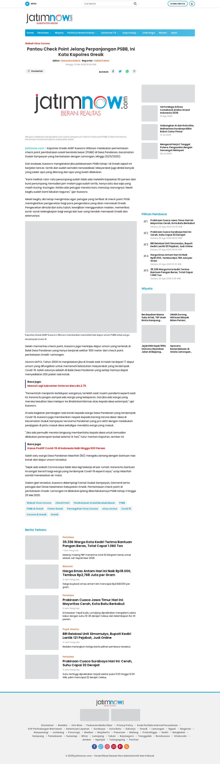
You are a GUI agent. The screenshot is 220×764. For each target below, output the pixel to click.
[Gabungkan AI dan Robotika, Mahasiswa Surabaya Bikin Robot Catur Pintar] (150, 132)
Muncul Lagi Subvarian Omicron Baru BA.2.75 (56, 386)
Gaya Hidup (129, 32)
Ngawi (172, 728)
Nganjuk (100, 739)
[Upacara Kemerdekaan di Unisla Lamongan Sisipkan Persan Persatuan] (182, 334)
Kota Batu (115, 728)
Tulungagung (117, 739)
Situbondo (180, 736)
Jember (86, 739)
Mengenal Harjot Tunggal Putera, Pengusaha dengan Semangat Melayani (176, 147)
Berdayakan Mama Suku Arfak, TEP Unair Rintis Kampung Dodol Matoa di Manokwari (154, 317)
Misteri (163, 32)
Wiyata (59, 32)
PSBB (122, 502)
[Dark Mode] (192, 3)
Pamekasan (55, 736)
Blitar (84, 736)
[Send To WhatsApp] (127, 71)
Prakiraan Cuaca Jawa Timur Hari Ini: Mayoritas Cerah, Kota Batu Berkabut (94, 602)
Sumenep (71, 736)
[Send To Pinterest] (134, 71)
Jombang (58, 732)
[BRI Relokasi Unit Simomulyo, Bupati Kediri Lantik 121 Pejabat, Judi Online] (42, 638)
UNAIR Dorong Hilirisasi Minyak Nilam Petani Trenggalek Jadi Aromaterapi (179, 317)
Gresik (54, 514)
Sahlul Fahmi (101, 60)
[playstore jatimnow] (94, 716)
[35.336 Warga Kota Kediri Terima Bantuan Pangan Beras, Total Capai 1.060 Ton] (42, 547)
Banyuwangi (41, 732)
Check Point (62, 502)
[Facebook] (94, 746)
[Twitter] (100, 746)
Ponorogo (74, 732)
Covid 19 (126, 508)
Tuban (112, 736)
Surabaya (99, 728)
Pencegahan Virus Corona (82, 508)
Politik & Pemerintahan (80, 32)
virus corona (109, 508)
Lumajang (98, 736)
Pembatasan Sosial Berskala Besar (94, 502)
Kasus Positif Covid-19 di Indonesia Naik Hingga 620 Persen (66, 448)
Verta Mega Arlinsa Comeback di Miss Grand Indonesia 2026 (175, 109)
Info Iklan (77, 725)
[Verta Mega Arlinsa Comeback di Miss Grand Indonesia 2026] (150, 113)
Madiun (88, 732)
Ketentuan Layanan (77, 728)
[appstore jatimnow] (125, 716)
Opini (174, 32)
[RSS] (126, 746)
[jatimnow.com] (49, 18)
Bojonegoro (127, 736)
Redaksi (62, 725)
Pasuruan (119, 732)
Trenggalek (145, 736)
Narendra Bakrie (71, 60)
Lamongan (158, 728)
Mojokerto (103, 732)
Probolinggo (150, 732)
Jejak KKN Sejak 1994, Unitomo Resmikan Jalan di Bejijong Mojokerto (154, 348)
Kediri (165, 732)
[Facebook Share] (113, 71)
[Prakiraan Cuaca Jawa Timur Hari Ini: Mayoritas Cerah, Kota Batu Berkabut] (42, 607)
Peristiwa (43, 32)
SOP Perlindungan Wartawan (45, 728)
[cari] (135, 4)
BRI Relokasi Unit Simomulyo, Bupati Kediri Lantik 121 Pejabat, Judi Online (97, 636)
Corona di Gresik (37, 514)
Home (30, 32)
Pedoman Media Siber (99, 725)
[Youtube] (113, 746)
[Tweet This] (120, 71)
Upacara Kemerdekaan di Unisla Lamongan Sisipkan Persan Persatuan (180, 348)
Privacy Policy (125, 725)
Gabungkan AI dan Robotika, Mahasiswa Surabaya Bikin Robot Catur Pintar (177, 128)
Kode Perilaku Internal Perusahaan (157, 725)
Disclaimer (47, 725)
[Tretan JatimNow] (168, 93)
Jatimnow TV (108, 32)
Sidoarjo (130, 728)
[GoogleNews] (120, 746)
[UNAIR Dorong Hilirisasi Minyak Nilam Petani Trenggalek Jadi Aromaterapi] (182, 302)
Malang (133, 732)
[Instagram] (107, 746)
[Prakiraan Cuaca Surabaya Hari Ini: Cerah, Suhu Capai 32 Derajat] (42, 667)
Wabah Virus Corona (39, 502)
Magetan (185, 728)
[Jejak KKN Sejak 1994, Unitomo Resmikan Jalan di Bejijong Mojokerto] (154, 334)
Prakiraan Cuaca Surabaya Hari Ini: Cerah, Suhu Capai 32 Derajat (97, 663)
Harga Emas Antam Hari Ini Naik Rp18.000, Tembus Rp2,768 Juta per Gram (97, 573)
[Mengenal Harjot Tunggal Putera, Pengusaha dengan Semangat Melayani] (150, 151)
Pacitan (134, 739)
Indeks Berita (177, 3)
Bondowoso (163, 736)
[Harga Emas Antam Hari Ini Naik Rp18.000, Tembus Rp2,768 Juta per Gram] (42, 577)
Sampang (38, 736)
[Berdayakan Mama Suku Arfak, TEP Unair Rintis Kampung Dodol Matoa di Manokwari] (154, 302)
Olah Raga (149, 32)
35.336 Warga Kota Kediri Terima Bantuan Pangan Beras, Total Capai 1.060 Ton (97, 544)
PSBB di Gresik (35, 508)
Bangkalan (178, 732)
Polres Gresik (55, 508)
